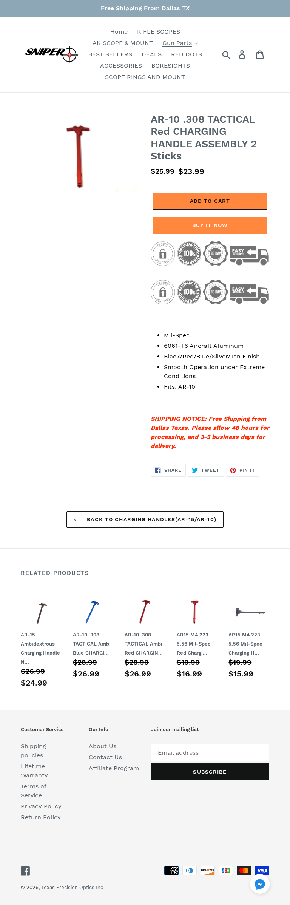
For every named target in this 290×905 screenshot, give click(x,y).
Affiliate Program (114, 768)
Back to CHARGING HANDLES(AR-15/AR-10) (150, 519)
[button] (260, 885)
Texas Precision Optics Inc (72, 887)
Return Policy (41, 817)
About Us (102, 746)
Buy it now (210, 225)
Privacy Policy (41, 806)
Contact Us (105, 757)
